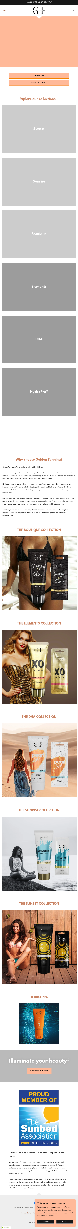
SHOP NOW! (39, 75)
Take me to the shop (39, 1071)
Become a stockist (39, 83)
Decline (46, 1221)
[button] (7, 10)
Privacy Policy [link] (26, 1213)
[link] (39, 10)
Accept (64, 1221)
